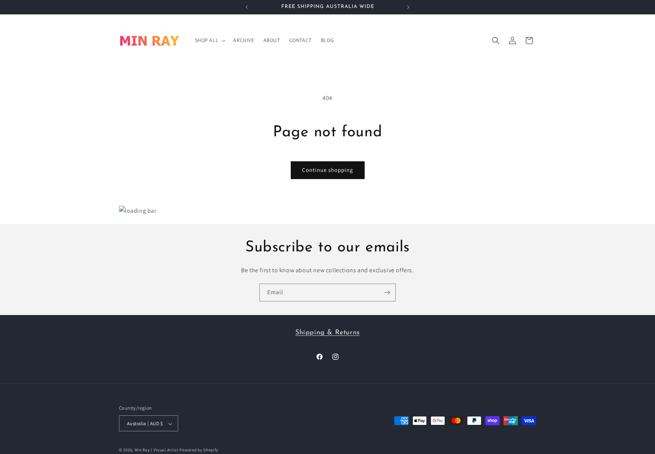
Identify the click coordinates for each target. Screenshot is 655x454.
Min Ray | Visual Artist (157, 450)
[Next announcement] (408, 7)
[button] (209, 40)
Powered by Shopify (198, 450)
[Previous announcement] (246, 7)
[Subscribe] (387, 292)
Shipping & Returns (327, 332)
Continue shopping (327, 169)
